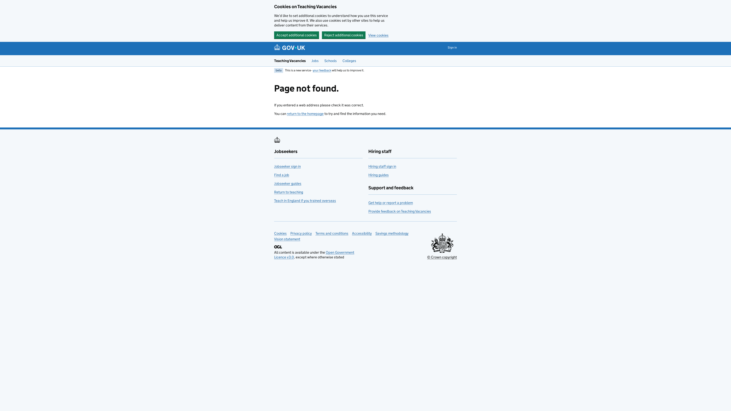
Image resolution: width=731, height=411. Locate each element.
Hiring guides (378, 175)
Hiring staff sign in (382, 166)
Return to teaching (288, 192)
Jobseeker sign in (287, 166)
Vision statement (287, 239)
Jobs (315, 61)
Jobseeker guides (287, 183)
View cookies (378, 35)
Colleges (349, 61)
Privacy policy (301, 233)
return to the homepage (305, 114)
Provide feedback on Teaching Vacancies (399, 211)
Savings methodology (392, 233)
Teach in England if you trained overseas (305, 200)
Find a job (281, 175)
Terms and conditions (331, 233)
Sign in (452, 47)
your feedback (322, 70)
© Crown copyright (442, 257)
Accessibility (362, 233)
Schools (330, 61)
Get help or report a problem (390, 203)
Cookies (280, 233)
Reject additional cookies (343, 35)
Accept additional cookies (296, 35)
